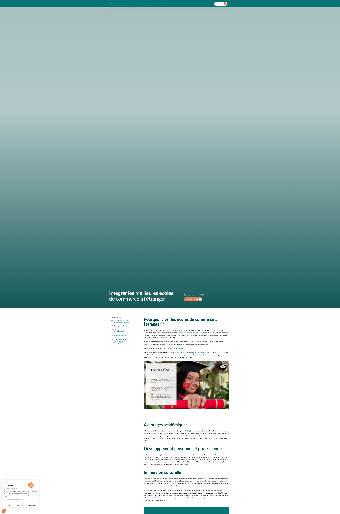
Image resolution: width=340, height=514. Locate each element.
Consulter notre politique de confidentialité (14, 499)
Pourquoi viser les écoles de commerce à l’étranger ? (122, 321)
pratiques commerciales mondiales (188, 333)
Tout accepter (32, 505)
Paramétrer (20, 505)
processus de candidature (178, 348)
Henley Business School (197, 352)
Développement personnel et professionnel (122, 330)
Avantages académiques (121, 326)
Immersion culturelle (120, 335)
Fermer (8, 505)
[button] (4, 511)
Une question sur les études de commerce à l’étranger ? (121, 341)
